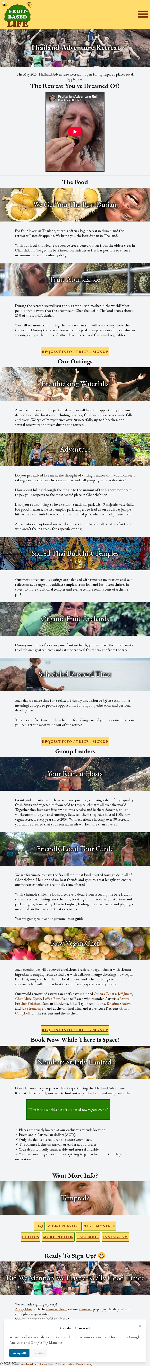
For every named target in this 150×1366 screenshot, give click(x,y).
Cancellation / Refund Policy (57, 1364)
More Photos (58, 1236)
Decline (39, 1353)
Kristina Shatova (119, 1003)
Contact (85, 1309)
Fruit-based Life (28, 1364)
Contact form (56, 1309)
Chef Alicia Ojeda (28, 998)
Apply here (75, 79)
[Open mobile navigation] (143, 14)
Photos (30, 1236)
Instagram (115, 1236)
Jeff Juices (125, 993)
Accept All (19, 1353)
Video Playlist (63, 1226)
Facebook (88, 1236)
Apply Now (23, 1309)
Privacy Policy (84, 1364)
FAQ (39, 1226)
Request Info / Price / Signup (75, 351)
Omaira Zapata (105, 993)
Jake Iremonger (33, 1008)
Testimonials (99, 1226)
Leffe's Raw (51, 998)
